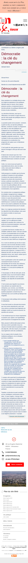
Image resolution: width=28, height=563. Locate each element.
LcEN (4, 547)
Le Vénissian (5, 537)
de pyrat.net (11, 550)
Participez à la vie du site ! (20, 558)
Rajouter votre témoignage (16, 416)
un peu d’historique (12, 459)
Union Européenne (6, 529)
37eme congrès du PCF (7, 505)
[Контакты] (21, 25)
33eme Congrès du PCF (7, 498)
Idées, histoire (7, 521)
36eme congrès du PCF (7, 503)
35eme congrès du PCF (7, 501)
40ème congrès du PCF (7, 510)
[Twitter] (19, 25)
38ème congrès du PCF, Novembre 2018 (11, 507)
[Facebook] (17, 25)
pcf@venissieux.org (13, 455)
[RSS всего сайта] (14, 555)
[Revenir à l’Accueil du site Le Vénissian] (5, 29)
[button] (14, 25)
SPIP (25, 550)
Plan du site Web (11, 491)
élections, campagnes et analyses (9, 539)
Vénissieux (6, 533)
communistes (24, 72)
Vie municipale (6, 535)
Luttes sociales (6, 516)
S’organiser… (7, 496)
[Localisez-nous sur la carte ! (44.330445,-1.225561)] (14, 439)
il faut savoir (12, 547)
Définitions (4, 432)
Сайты (3, 427)
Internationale (7, 525)
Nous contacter (16, 464)
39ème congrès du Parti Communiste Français (12, 508)
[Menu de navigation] (3, 20)
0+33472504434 (11, 452)
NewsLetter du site (6, 430)
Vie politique (7, 515)
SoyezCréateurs (19, 550)
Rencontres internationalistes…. (9, 527)
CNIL (26, 546)
